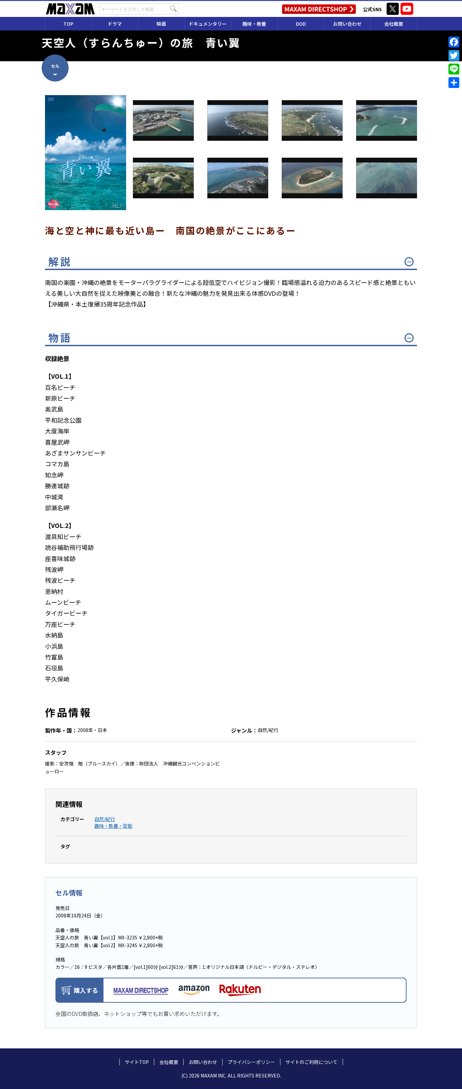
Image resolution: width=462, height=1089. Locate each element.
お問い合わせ (347, 23)
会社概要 (393, 23)
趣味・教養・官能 (113, 825)
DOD (301, 23)
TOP (68, 23)
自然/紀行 (104, 819)
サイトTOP (137, 1062)
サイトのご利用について (311, 1062)
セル (55, 66)
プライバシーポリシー (251, 1062)
